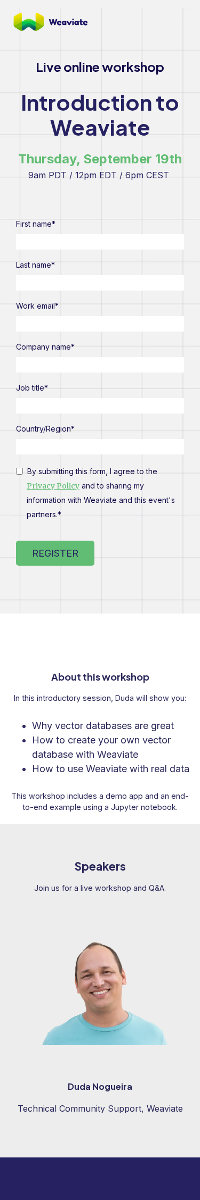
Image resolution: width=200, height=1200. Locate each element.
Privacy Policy (53, 486)
